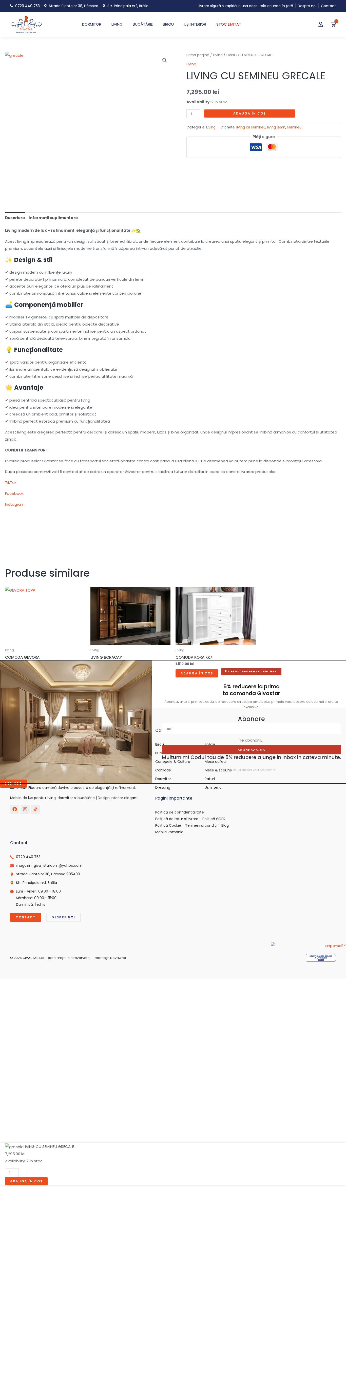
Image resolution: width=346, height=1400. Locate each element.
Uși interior (195, 24)
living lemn (276, 127)
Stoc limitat (228, 24)
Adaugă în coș (249, 113)
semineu (294, 127)
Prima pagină (197, 55)
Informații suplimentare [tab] (53, 217)
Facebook (14, 493)
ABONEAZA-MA (251, 749)
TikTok (10, 482)
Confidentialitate (264, 770)
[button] (164, 60)
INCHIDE (13, 783)
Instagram (15, 504)
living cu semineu (250, 127)
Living (218, 55)
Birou (168, 24)
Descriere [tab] (15, 217)
